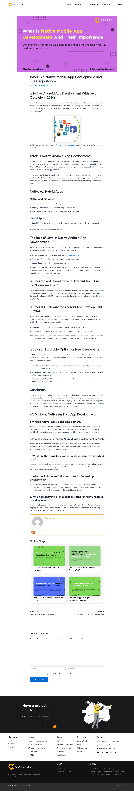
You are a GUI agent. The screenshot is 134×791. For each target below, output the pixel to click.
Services (78, 4)
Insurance (61, 752)
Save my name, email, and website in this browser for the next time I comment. (60, 674)
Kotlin (95, 167)
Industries (91, 4)
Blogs (79, 745)
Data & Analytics (34, 751)
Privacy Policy (121, 786)
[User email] (33, 532)
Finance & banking (64, 748)
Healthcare (61, 755)
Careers (11, 744)
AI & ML (31, 755)
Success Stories (82, 741)
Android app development (66, 145)
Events (11, 747)
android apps (74, 255)
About (68, 4)
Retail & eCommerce (65, 745)
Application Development (37, 741)
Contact (120, 4)
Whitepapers (82, 748)
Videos (79, 752)
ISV (58, 741)
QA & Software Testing (36, 744)
